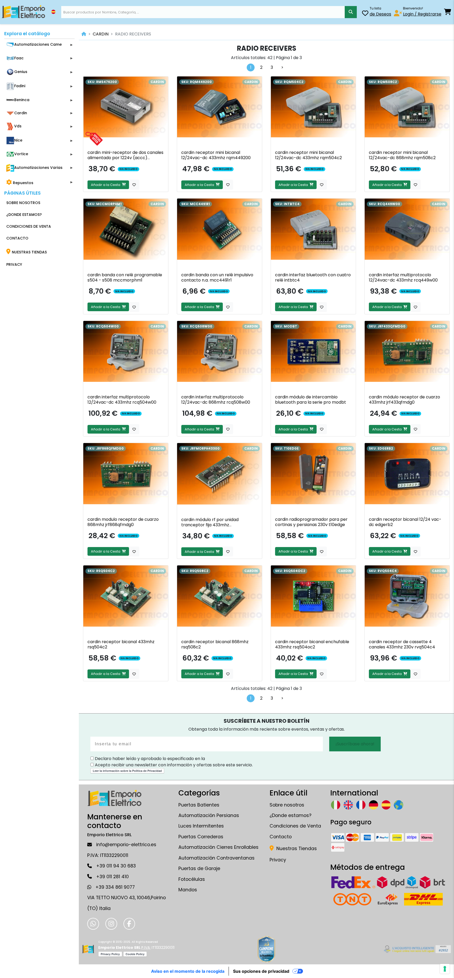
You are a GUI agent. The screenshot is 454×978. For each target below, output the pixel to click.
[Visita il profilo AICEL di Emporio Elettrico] (416, 949)
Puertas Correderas (200, 837)
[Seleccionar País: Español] (53, 11)
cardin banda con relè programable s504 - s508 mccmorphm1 (124, 277)
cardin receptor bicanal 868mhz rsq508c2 (215, 644)
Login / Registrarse (422, 14)
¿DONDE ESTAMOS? (24, 214)
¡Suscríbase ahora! (355, 744)
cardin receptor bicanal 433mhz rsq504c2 (120, 644)
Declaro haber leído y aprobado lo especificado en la (149, 759)
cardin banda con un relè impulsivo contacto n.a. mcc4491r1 (217, 277)
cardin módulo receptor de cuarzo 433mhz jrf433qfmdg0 (404, 399)
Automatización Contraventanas (216, 858)
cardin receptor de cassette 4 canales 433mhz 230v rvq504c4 (402, 644)
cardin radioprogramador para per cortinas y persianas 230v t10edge (311, 522)
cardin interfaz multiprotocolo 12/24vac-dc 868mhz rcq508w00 (215, 399)
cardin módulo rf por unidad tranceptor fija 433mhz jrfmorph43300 (210, 525)
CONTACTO (17, 238)
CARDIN (101, 34)
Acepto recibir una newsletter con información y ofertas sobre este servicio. (173, 765)
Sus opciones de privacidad (261, 971)
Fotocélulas (191, 879)
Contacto (281, 837)
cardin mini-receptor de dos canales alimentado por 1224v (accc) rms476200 (125, 157)
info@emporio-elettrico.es (126, 844)
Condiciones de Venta (295, 826)
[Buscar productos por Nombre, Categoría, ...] (351, 12)
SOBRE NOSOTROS (23, 202)
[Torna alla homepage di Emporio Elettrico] (88, 949)
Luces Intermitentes (201, 826)
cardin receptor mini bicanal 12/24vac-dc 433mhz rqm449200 (216, 155)
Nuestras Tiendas (296, 848)
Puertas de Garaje (199, 868)
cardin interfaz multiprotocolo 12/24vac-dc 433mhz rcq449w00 (403, 277)
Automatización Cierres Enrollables (218, 847)
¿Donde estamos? (290, 815)
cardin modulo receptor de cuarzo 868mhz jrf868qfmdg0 (123, 522)
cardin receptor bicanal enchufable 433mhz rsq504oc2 (312, 644)
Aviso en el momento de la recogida (187, 971)
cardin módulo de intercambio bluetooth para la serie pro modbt (310, 399)
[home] (83, 34)
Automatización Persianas (208, 815)
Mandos (187, 890)
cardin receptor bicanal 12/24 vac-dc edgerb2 (405, 522)
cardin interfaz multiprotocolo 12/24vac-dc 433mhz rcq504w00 (121, 399)
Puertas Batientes (198, 805)
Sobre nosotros (287, 805)
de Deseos (380, 14)
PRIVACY (14, 264)
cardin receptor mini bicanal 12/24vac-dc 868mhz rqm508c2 (402, 155)
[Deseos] (365, 14)
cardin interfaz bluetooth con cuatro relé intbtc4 (313, 277)
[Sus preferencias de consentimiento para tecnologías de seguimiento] (445, 969)
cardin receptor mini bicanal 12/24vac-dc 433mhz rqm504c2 (308, 155)
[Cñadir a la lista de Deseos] (134, 185)
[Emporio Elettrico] (23, 12)
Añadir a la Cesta (106, 185)
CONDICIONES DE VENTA (28, 226)
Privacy (278, 860)
